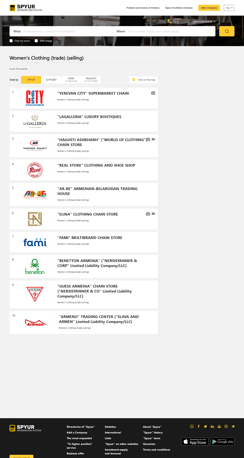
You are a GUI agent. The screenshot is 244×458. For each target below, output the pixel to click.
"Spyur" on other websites (121, 444)
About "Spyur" (152, 426)
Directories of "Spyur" (81, 426)
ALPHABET (51, 79)
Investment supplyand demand (116, 451)
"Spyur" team (151, 438)
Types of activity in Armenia (179, 7)
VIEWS (71, 79)
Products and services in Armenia (143, 7)
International (113, 432)
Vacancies (149, 444)
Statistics (110, 426)
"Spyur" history (153, 432)
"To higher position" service (79, 445)
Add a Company (209, 7)
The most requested (79, 438)
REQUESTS (91, 79)
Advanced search (202, 21)
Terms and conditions (156, 449)
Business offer (75, 453)
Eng (227, 7)
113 (176, 22)
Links (108, 438)
